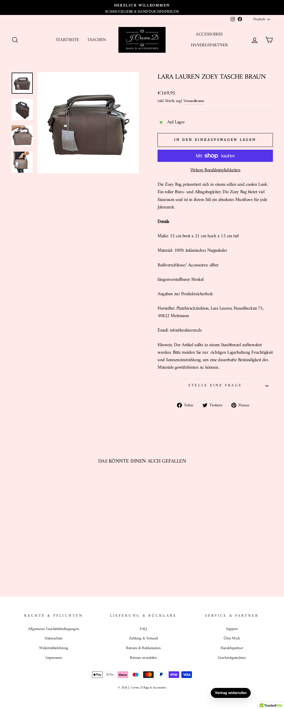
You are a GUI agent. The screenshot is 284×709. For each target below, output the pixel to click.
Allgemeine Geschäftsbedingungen (53, 629)
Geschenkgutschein (232, 657)
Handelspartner (209, 45)
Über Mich (232, 638)
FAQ (143, 629)
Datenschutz (53, 638)
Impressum (53, 657)
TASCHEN (96, 40)
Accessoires (209, 34)
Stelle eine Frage (215, 385)
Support (231, 629)
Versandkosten (193, 101)
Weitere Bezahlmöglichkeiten (215, 170)
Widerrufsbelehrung (53, 648)
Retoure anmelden (143, 657)
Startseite (67, 40)
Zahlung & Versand (143, 638)
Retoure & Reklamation (143, 648)
